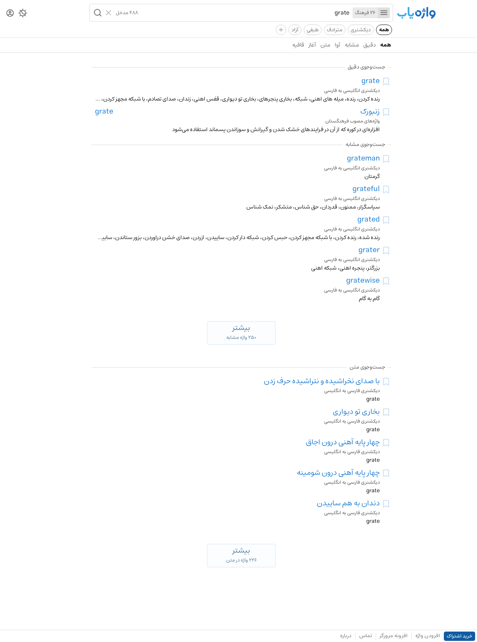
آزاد (294, 29)
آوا (337, 45)
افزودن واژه (428, 635)
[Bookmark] (386, 81)
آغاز (312, 45)
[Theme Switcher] (22, 14)
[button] (97, 12)
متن (325, 45)
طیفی (313, 29)
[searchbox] (244, 12)
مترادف (334, 29)
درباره (345, 635)
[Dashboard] (10, 13)
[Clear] (109, 12)
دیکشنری (361, 29)
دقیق (369, 45)
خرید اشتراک (459, 636)
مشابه (352, 45)
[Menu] (384, 12)
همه (384, 29)
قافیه (298, 45)
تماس (365, 635)
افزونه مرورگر (394, 635)
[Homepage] (416, 13)
